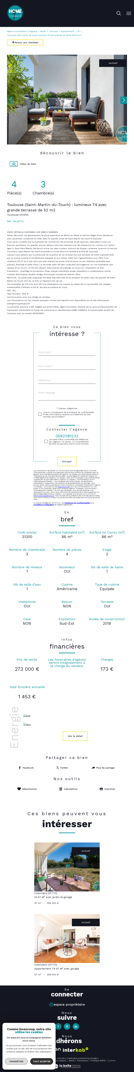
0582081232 (67, 436)
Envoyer (67, 461)
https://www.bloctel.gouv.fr (44, 496)
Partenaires (82, 1060)
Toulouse (53, 31)
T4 (78, 31)
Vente (43, 31)
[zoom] (67, 143)
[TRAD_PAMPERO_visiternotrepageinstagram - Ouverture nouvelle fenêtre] (67, 1026)
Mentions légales (58, 1060)
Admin (72, 1060)
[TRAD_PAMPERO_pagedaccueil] (15, 20)
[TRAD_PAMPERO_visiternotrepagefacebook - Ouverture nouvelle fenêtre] (58, 1026)
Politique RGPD (98, 1060)
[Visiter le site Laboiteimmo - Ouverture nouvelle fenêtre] (67, 1067)
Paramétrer (16, 1061)
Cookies (112, 1061)
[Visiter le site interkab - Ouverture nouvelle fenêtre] (75, 1049)
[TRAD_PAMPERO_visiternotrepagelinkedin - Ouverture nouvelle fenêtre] (76, 1026)
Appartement (67, 31)
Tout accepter (41, 1061)
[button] (123, 100)
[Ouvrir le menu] (129, 13)
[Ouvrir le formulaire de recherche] (118, 13)
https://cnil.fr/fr (64, 487)
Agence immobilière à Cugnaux (22, 31)
